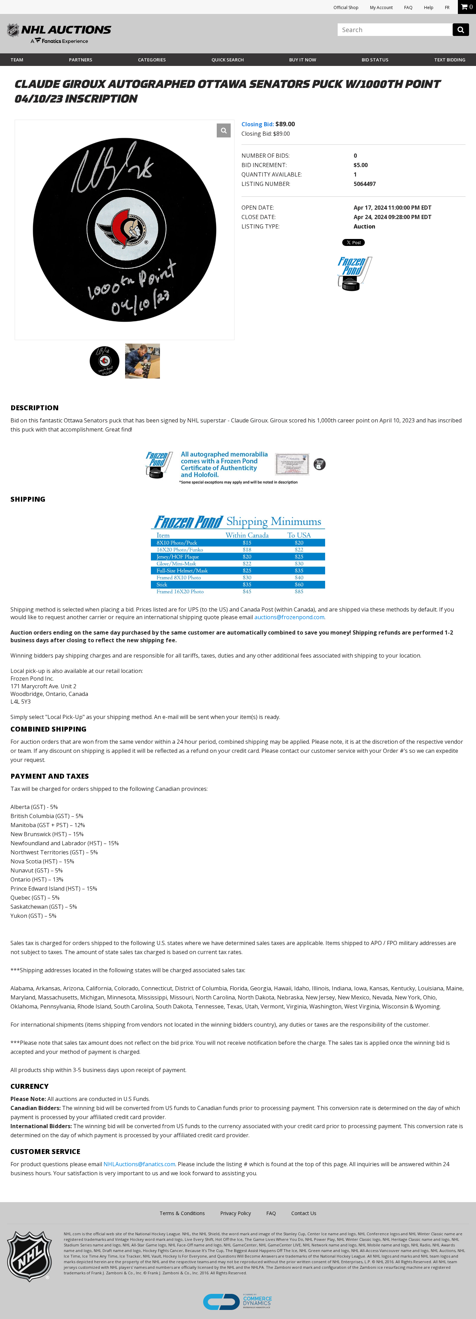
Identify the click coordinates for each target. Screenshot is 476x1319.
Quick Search (228, 60)
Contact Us (303, 1213)
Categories (152, 60)
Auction (364, 226)
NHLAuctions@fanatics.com (139, 1164)
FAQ (408, 7)
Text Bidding (450, 60)
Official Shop (346, 7)
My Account (381, 7)
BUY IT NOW (302, 60)
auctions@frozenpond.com (289, 617)
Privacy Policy (235, 1213)
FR (447, 7)
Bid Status (375, 60)
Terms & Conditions (182, 1213)
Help (428, 7)
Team (16, 60)
